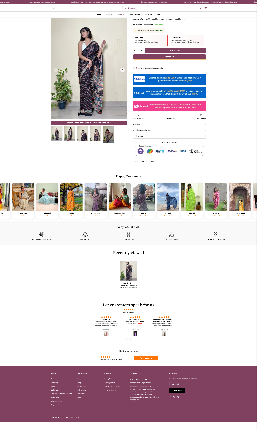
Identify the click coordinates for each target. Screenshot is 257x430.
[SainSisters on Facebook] (170, 396)
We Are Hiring (56, 397)
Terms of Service (110, 390)
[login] (199, 8)
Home (80, 379)
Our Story (54, 383)
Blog (79, 397)
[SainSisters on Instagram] (178, 396)
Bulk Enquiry (55, 390)
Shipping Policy (109, 383)
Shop (53, 379)
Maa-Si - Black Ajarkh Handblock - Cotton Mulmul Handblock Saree (128, 284)
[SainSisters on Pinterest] (174, 396)
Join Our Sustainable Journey (62, 394)
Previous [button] (55, 70)
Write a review (146, 358)
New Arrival (82, 386)
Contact (54, 386)
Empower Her (56, 405)
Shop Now (94, 2)
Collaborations (56, 401)
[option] (89, 68)
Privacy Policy (109, 379)
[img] (128, 309)
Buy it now (169, 57)
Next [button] (122, 70)
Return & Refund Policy (112, 386)
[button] (53, 8)
